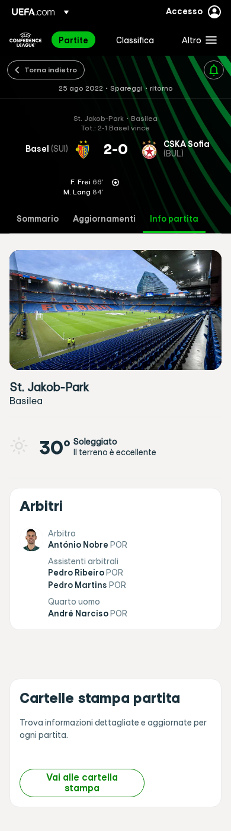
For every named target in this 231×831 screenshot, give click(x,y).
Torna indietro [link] (50, 69)
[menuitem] (77, 40)
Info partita (174, 219)
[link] (73, 40)
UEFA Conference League (25, 40)
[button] (196, 40)
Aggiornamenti (104, 219)
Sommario (38, 219)
